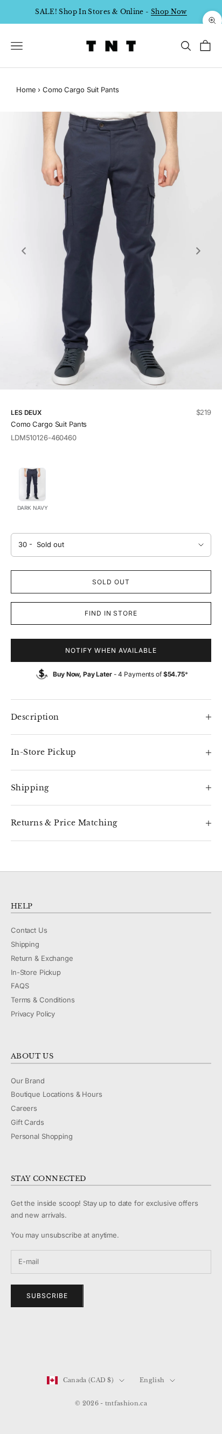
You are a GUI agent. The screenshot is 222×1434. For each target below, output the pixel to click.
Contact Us (29, 930)
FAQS (20, 985)
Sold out (111, 582)
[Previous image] (23, 251)
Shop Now (169, 12)
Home (26, 89)
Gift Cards (27, 1122)
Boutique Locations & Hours (56, 1094)
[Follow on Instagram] (44, 1344)
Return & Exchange (42, 958)
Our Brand (28, 1080)
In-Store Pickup (36, 972)
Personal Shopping (42, 1136)
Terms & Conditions (43, 999)
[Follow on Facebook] (16, 1344)
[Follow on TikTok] (100, 1344)
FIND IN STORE (111, 613)
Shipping (25, 944)
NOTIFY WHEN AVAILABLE (110, 650)
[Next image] (198, 251)
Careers (24, 1108)
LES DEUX (26, 412)
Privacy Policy (33, 1013)
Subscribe (47, 1296)
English (152, 1380)
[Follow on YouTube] (72, 1344)
